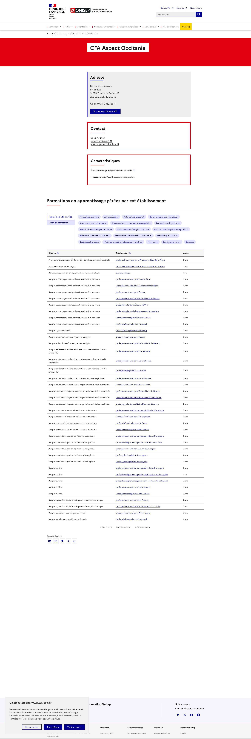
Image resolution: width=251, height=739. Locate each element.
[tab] (61, 216)
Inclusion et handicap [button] (128, 26)
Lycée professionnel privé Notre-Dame (133, 351)
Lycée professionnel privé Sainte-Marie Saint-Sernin (138, 397)
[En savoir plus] (134, 170)
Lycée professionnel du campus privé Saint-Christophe (140, 410)
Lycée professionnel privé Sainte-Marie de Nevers (137, 298)
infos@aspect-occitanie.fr (103, 144)
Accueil (50, 34)
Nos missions (196, 8)
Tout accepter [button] (74, 727)
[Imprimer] (49, 541)
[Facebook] (74, 541)
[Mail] (56, 541)
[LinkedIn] (62, 541)
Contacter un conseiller (104, 26)
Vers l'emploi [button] (150, 26)
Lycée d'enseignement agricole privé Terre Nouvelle (139, 442)
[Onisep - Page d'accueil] (80, 10)
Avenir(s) (186, 26)
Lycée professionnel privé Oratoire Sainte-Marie (137, 285)
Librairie (180, 8)
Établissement (61, 34)
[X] (68, 541)
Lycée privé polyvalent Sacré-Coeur (131, 423)
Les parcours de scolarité (136, 733)
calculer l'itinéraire (105, 111)
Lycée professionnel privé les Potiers (132, 500)
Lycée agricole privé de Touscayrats (131, 455)
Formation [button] (53, 26)
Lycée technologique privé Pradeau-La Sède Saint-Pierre (140, 260)
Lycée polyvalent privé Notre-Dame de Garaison (137, 311)
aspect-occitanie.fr (100, 140)
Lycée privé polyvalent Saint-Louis (131, 370)
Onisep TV (165, 8)
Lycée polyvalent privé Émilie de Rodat (133, 317)
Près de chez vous (170, 26)
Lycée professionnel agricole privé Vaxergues (136, 448)
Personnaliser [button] (31, 727)
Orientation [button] (82, 26)
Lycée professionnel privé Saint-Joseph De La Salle (138, 506)
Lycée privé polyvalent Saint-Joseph (131, 324)
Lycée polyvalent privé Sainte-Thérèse (132, 429)
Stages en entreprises (162, 733)
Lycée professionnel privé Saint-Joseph (133, 416)
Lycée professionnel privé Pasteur (131, 292)
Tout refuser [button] (53, 727)
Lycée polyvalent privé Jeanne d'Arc (132, 304)
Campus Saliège (123, 272)
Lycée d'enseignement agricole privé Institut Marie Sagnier (142, 474)
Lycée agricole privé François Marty (131, 330)
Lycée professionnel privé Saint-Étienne (133, 360)
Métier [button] (67, 26)
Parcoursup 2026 (106, 733)
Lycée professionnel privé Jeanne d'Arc (133, 279)
